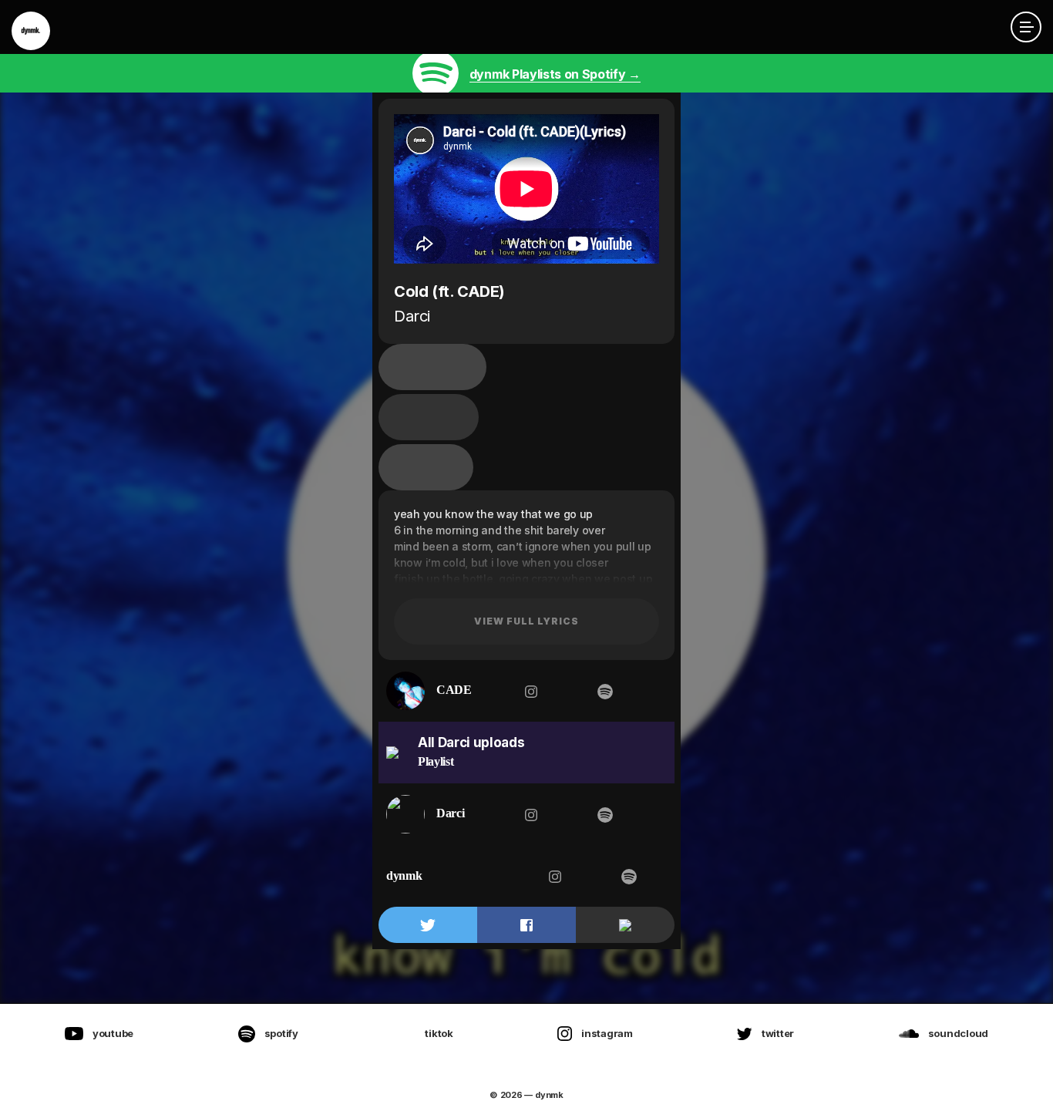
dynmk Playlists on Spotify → (555, 74)
